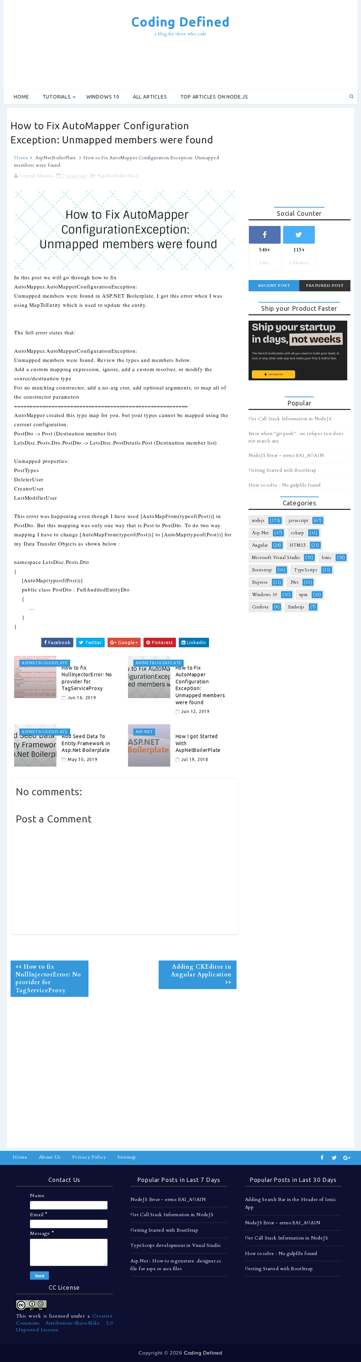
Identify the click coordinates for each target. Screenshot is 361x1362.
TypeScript (305, 570)
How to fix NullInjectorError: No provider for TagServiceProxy (87, 678)
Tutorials (57, 97)
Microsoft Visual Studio (276, 557)
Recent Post (274, 285)
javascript (298, 520)
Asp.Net (260, 533)
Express (260, 582)
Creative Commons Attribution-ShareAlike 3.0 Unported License (64, 1323)
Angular (260, 545)
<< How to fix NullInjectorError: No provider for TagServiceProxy (48, 978)
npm (303, 594)
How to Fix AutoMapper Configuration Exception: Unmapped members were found (200, 685)
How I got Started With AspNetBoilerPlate (198, 743)
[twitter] (334, 1158)
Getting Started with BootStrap (283, 470)
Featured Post (325, 285)
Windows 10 (103, 97)
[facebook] (322, 1158)
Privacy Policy (89, 1157)
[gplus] (347, 1158)
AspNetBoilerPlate (55, 158)
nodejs (258, 520)
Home (21, 97)
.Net (294, 582)
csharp (297, 533)
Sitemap (126, 1157)
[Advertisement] (180, 64)
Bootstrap (262, 570)
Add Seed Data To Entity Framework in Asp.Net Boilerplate (86, 743)
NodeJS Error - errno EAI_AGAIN (286, 455)
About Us (50, 1157)
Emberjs (296, 607)
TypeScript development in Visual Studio (175, 1245)
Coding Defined (180, 21)
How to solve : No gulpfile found (285, 485)
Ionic (327, 557)
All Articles (150, 97)
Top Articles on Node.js (214, 97)
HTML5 (298, 545)
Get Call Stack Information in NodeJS (290, 419)
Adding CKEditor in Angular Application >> (201, 975)
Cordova (260, 607)
